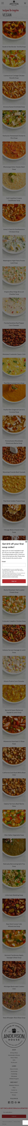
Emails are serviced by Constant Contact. (10, 576)
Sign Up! (14, 581)
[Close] (26, 542)
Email (4, 561)
